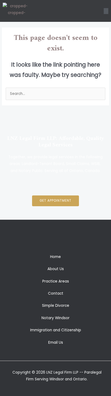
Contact (55, 293)
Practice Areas (55, 281)
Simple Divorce (55, 305)
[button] (106, 11)
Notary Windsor (55, 318)
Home (55, 256)
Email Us (55, 342)
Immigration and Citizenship (55, 330)
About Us (55, 268)
